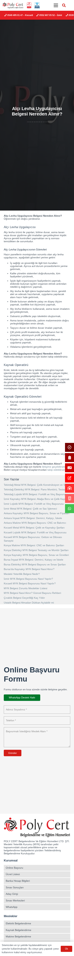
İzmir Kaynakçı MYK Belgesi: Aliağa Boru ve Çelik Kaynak (36, 499)
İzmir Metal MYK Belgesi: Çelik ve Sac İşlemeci (30, 508)
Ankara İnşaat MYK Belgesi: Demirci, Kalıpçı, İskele (33, 518)
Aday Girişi (12, 893)
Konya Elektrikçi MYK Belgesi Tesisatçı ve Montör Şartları (36, 550)
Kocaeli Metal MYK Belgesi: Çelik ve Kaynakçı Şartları (34, 527)
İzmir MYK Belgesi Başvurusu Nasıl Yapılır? (28, 578)
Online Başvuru (14, 867)
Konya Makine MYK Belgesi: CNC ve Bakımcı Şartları (34, 545)
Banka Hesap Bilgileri (18, 880)
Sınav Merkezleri (15, 900)
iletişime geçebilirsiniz (54, 466)
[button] (64, 5)
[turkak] (29, 5)
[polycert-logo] (13, 5)
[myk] (37, 5)
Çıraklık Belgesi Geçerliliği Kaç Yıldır (24, 597)
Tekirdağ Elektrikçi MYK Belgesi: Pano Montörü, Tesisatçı (36, 489)
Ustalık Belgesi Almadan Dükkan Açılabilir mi (29, 602)
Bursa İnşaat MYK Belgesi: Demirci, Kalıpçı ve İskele (33, 559)
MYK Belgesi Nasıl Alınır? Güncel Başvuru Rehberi (32, 593)
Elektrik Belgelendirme (18, 923)
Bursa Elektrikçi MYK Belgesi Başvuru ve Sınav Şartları (35, 564)
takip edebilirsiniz (57, 469)
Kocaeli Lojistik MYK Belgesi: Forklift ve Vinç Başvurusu (35, 532)
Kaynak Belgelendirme (18, 930)
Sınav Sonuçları (15, 887)
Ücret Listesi (13, 874)
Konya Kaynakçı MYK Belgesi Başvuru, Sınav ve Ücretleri (36, 555)
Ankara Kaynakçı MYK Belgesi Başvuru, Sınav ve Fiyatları (36, 513)
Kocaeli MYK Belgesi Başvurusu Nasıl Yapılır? (30, 583)
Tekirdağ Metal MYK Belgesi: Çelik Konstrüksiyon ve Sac (36, 484)
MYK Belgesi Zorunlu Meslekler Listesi (25, 588)
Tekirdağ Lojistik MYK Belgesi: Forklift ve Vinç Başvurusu (36, 494)
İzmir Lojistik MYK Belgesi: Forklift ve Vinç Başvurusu (34, 503)
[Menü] (56, 5)
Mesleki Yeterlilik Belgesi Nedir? (22, 574)
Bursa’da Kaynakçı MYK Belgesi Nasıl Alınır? (29, 569)
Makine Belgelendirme (18, 936)
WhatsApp (11, 907)
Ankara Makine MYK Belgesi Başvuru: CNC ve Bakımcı (35, 522)
